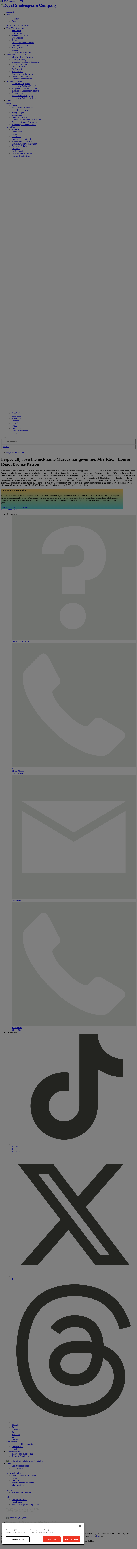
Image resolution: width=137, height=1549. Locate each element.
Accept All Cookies (71, 1539)
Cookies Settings (18, 1539)
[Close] (80, 1526)
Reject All (52, 1539)
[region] (43, 1534)
